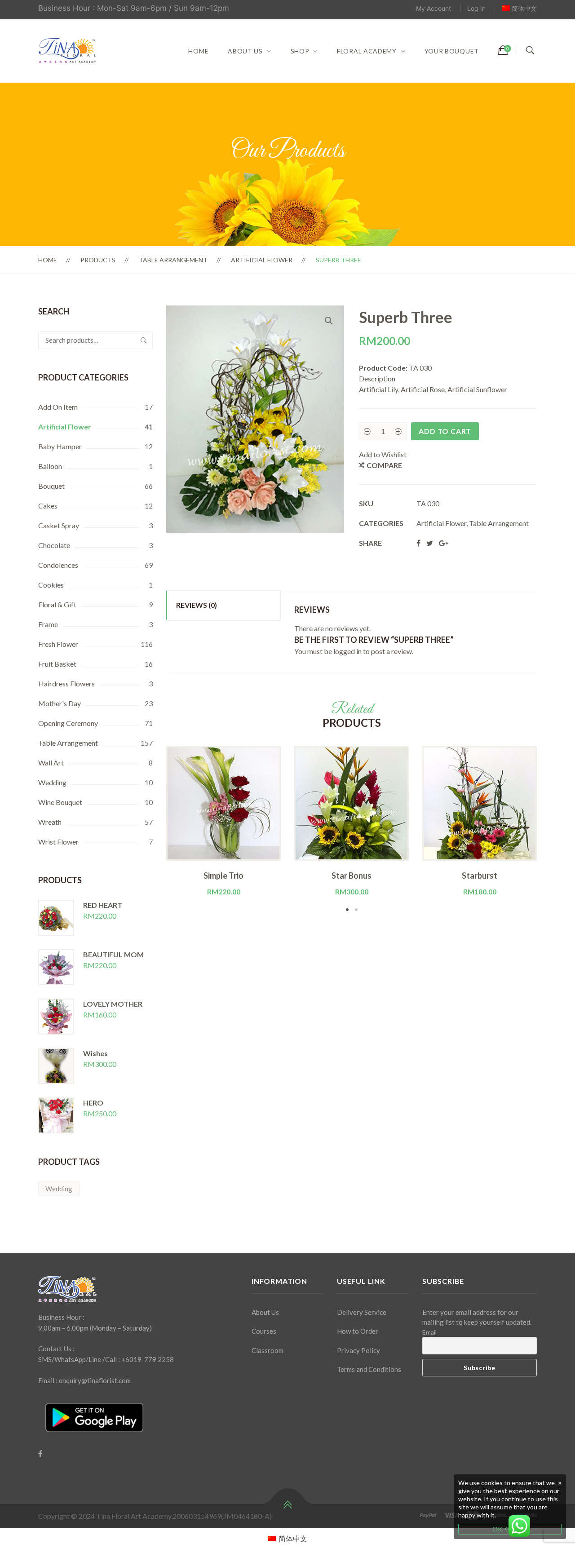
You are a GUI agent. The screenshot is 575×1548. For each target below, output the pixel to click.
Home (198, 51)
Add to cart (445, 431)
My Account (433, 8)
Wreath (50, 822)
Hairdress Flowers (66, 683)
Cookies (51, 584)
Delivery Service (361, 1312)
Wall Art (51, 762)
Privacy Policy (358, 1350)
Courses (264, 1331)
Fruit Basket (57, 663)
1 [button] (347, 909)
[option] (223, 821)
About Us (245, 51)
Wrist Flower (58, 841)
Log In (476, 8)
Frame (48, 624)
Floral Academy (367, 51)
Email (429, 1332)
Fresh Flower (58, 644)
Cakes (48, 505)
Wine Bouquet (60, 802)
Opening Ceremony (68, 723)
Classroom (267, 1350)
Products (97, 260)
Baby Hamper (60, 446)
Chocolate (54, 545)
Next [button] (550, 830)
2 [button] (356, 909)
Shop (300, 51)
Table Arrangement (173, 260)
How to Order (357, 1331)
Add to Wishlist (383, 454)
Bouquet (51, 486)
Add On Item (58, 406)
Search (144, 340)
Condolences (58, 565)
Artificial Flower (261, 260)
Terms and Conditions (369, 1369)
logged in (347, 651)
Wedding (52, 782)
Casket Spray (58, 525)
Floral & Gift (57, 604)
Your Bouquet (452, 51)
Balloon (50, 466)
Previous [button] (152, 830)
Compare (384, 465)
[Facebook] (40, 1453)
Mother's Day (59, 703)
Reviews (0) (196, 605)
